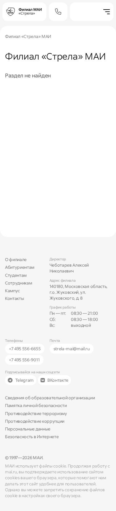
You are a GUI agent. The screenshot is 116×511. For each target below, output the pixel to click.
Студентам (16, 275)
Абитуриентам (19, 267)
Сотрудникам (18, 283)
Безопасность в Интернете (31, 436)
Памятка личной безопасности (36, 405)
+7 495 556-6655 (25, 348)
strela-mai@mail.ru (72, 348)
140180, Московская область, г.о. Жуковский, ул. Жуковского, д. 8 (78, 292)
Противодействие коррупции (34, 421)
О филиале (16, 259)
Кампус (12, 290)
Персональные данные (27, 429)
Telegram (24, 380)
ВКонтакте (57, 380)
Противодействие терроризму (36, 413)
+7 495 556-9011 (24, 360)
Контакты (14, 298)
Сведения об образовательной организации (50, 398)
